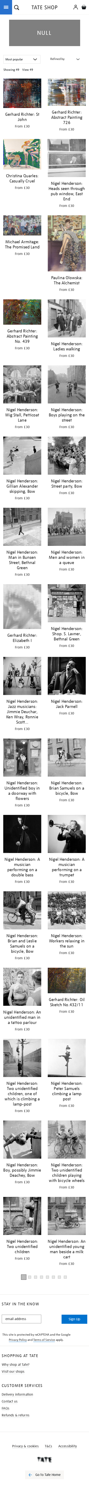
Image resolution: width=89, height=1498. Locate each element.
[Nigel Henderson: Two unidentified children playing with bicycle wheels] (67, 1140)
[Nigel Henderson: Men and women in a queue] (67, 527)
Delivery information (17, 1394)
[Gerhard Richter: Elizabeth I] (22, 607)
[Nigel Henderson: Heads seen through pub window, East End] (67, 159)
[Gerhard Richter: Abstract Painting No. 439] (22, 312)
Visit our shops (13, 1371)
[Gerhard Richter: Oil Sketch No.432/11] (67, 981)
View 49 (27, 70)
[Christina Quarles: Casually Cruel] (22, 155)
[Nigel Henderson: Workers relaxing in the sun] (67, 911)
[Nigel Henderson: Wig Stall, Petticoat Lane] (22, 385)
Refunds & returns (15, 1415)
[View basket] (84, 8)
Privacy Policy (18, 1340)
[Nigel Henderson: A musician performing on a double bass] (22, 835)
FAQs (5, 1408)
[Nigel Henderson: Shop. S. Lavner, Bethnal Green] (67, 604)
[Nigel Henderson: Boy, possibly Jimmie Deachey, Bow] (22, 1140)
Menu (7, 7)
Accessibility (67, 1446)
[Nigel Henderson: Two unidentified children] (22, 1217)
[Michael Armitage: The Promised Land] (22, 226)
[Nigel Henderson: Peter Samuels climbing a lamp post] (67, 1059)
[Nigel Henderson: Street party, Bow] (67, 456)
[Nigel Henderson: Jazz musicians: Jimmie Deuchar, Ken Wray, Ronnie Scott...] (22, 677)
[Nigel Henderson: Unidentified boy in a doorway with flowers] (22, 758)
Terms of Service (44, 1340)
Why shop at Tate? (15, 1365)
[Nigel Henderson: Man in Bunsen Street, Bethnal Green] (22, 527)
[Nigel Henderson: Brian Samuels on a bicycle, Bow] (67, 758)
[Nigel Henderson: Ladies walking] (67, 319)
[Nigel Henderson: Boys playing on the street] (67, 385)
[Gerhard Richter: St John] (22, 94)
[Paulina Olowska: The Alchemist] (67, 244)
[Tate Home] (44, 1459)
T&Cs (48, 1446)
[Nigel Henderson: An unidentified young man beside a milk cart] (67, 1217)
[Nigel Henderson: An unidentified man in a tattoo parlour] (22, 987)
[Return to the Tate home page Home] (44, 8)
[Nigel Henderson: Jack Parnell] (67, 677)
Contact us (9, 1401)
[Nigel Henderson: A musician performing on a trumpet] (67, 835)
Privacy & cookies (25, 1446)
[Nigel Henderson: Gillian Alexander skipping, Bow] (22, 456)
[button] (16, 8)
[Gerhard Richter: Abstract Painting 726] (67, 93)
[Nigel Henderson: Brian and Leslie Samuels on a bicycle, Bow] (22, 911)
